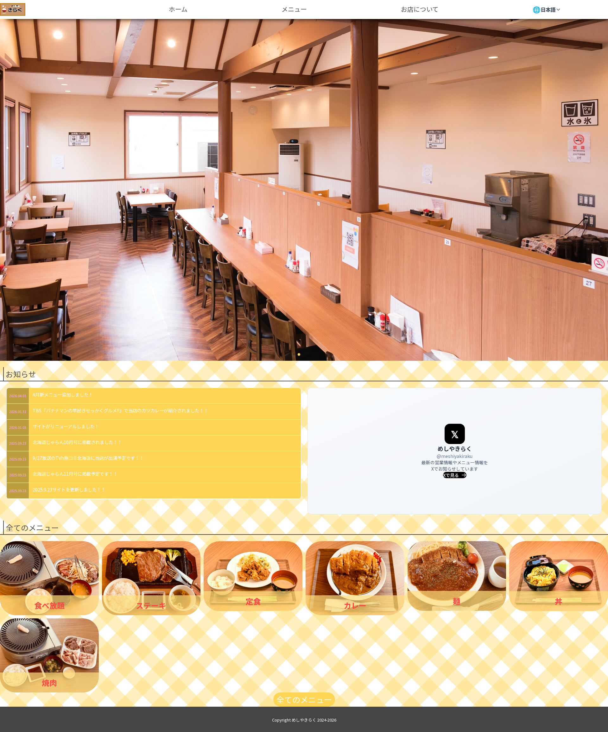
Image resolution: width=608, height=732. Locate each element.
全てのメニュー (304, 699)
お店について (420, 9)
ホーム (178, 9)
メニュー (294, 9)
